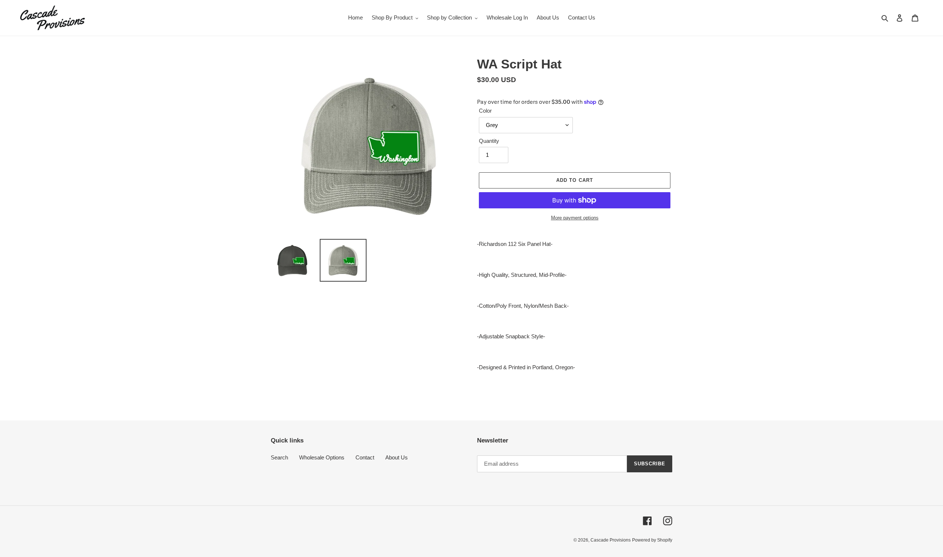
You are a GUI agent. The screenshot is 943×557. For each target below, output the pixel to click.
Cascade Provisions (610, 540)
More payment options (575, 218)
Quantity (489, 141)
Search (279, 457)
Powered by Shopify (652, 540)
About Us (396, 457)
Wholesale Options (321, 457)
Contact (364, 457)
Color (485, 110)
